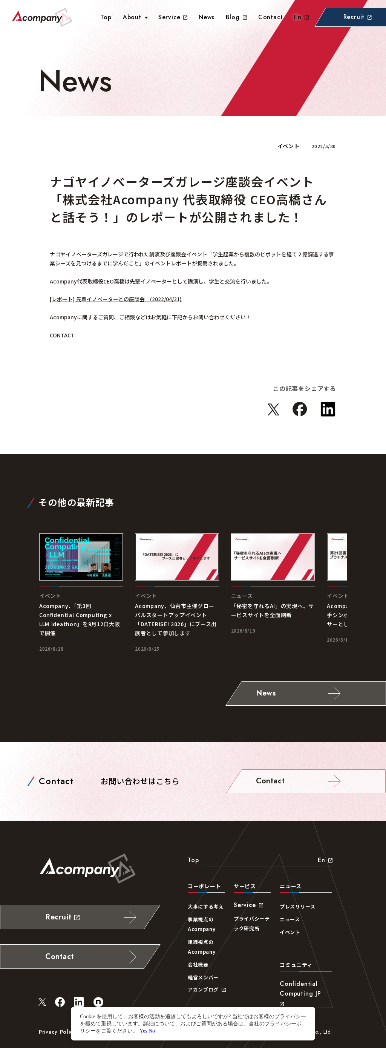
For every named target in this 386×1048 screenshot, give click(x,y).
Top (193, 860)
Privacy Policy (57, 1032)
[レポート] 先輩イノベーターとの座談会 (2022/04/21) (116, 299)
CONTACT (62, 335)
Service (169, 17)
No (152, 1031)
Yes (143, 1031)
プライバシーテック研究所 (252, 923)
